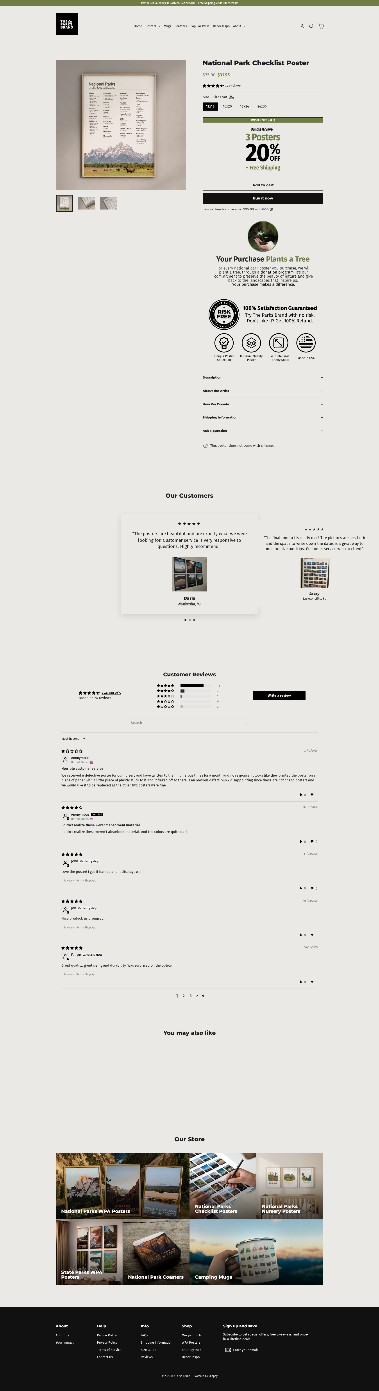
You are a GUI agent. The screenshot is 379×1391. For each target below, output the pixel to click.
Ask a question (215, 431)
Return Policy (107, 1335)
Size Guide (148, 1350)
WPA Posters (191, 1342)
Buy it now (263, 198)
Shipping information (220, 417)
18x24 (244, 106)
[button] (214, 86)
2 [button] (184, 996)
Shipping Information (157, 1342)
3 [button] (191, 996)
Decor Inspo (221, 26)
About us (62, 1335)
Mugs (167, 26)
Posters (151, 26)
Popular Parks (199, 26)
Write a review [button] (279, 695)
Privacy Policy (107, 1342)
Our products (192, 1335)
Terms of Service (109, 1350)
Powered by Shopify (206, 1376)
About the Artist (216, 391)
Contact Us (105, 1357)
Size (215, 97)
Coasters (181, 26)
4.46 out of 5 (111, 693)
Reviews (147, 1357)
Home (138, 26)
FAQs (144, 1335)
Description (212, 377)
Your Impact (64, 1342)
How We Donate (216, 404)
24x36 (262, 106)
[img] (71, 751)
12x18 (210, 106)
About (237, 26)
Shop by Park (191, 1350)
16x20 (227, 106)
